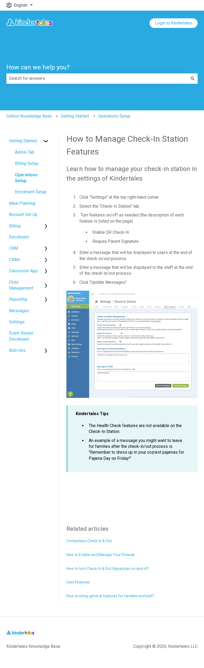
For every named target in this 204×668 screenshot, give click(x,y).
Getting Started (75, 116)
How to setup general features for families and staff (110, 596)
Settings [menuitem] (17, 321)
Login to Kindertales (173, 23)
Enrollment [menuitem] (19, 237)
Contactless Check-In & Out (89, 541)
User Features (78, 582)
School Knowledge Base (29, 116)
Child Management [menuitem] (21, 285)
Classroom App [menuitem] (23, 270)
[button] (46, 141)
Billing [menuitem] (14, 225)
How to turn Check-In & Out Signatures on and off (107, 568)
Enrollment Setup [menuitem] (30, 191)
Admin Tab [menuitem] (24, 152)
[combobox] (97, 78)
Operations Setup (114, 116)
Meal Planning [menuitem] (22, 203)
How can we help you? (38, 67)
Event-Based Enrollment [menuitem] (21, 336)
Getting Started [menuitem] (23, 140)
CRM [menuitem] (13, 248)
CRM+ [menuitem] (14, 259)
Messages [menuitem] (19, 310)
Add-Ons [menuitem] (17, 350)
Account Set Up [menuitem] (23, 214)
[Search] (193, 78)
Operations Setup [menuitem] (26, 177)
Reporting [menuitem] (18, 299)
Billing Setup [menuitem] (26, 163)
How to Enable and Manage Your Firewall (100, 555)
